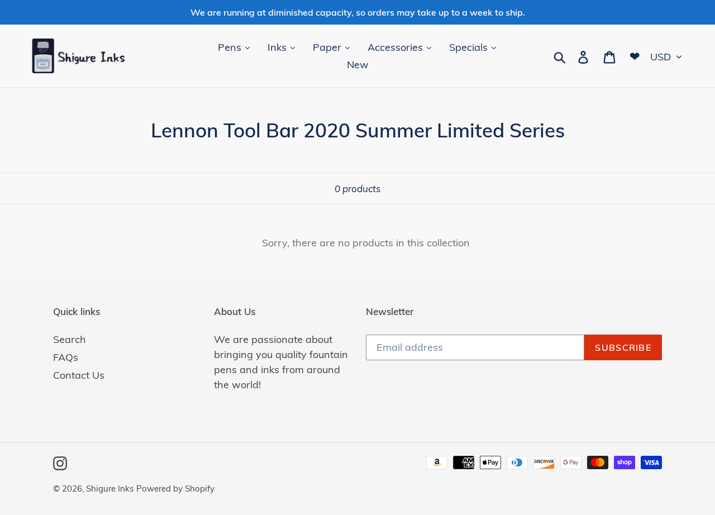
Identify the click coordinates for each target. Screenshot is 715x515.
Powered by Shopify (175, 488)
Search (69, 339)
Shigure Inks (110, 488)
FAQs (65, 357)
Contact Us (78, 375)
